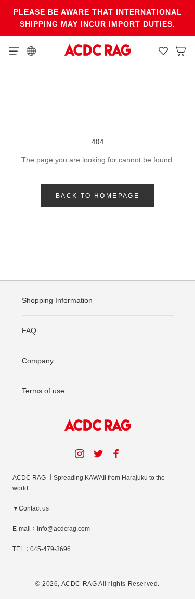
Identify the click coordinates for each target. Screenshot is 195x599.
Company (38, 360)
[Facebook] (117, 454)
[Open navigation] (14, 50)
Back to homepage (97, 195)
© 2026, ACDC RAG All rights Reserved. (97, 584)
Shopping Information (57, 300)
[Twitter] (98, 454)
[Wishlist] (163, 50)
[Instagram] (79, 454)
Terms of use (43, 391)
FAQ (29, 330)
